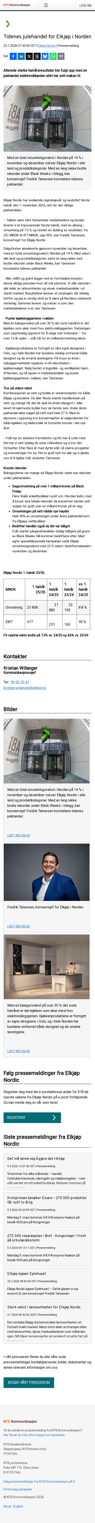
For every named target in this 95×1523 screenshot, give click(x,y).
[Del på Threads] (37, 57)
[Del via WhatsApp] (53, 57)
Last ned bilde (18, 835)
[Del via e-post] (61, 57)
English (18, 1506)
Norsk (7, 1506)
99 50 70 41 (20, 682)
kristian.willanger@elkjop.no (25, 688)
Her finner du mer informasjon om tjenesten (34, 1435)
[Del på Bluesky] (45, 57)
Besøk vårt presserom (29, 1382)
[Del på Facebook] (13, 57)
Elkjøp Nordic (47, 45)
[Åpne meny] (46, 5)
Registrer (16, 1117)
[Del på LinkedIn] (21, 57)
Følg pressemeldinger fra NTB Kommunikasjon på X (39, 1481)
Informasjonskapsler (18, 1489)
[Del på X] (29, 57)
